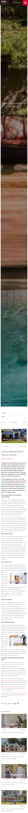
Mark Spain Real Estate (8, 458)
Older (4, 422)
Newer (23, 422)
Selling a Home (4, 446)
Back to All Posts (13, 422)
